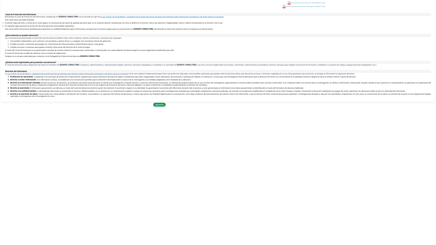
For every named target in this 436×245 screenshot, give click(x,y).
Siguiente (159, 104)
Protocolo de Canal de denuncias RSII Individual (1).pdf (308, 3)
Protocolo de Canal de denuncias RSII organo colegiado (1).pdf (305, 6)
